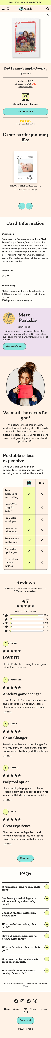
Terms (33, 1009)
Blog (25, 1012)
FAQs (25, 986)
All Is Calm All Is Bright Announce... (25, 186)
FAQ (25, 1009)
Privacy (43, 1009)
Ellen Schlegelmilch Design (25, 190)
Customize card (25, 111)
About (16, 1009)
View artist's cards (14, 346)
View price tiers (25, 87)
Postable (27, 73)
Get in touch (25, 1020)
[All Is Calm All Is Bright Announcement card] (25, 167)
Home (7, 1009)
